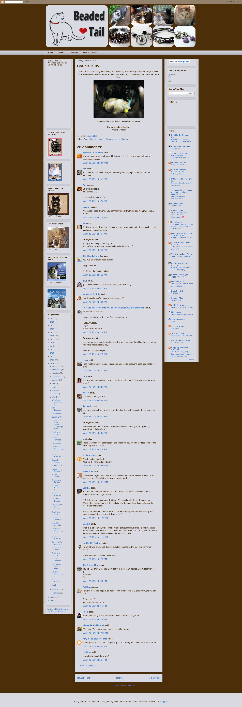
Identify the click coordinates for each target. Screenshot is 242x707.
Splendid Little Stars (93, 152)
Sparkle (86, 524)
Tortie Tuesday (56, 409)
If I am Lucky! (176, 206)
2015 (52, 346)
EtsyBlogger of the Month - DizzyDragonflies (57, 424)
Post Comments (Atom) (124, 685)
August (55, 380)
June (54, 387)
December (56, 366)
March (55, 397)
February (56, 589)
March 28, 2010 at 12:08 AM (95, 163)
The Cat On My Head (180, 153)
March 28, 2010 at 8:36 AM (95, 387)
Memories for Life (91, 294)
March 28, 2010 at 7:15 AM (95, 354)
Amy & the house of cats (95, 639)
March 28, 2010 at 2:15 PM (95, 559)
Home (50, 53)
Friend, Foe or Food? (57, 549)
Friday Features (56, 439)
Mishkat (86, 488)
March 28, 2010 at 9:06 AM (95, 433)
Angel (86, 139)
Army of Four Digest (180, 275)
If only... (55, 585)
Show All (191, 359)
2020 (52, 329)
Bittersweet (56, 413)
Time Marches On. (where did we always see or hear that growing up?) (182, 226)
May (54, 390)
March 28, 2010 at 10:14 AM (95, 482)
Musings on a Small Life (181, 234)
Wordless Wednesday (57, 402)
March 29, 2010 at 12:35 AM (95, 633)
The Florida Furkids (92, 256)
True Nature (57, 466)
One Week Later (177, 343)
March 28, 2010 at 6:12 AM (95, 275)
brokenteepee (90, 455)
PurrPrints (88, 471)
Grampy (86, 207)
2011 (52, 360)
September (57, 377)
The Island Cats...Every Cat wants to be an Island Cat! (181, 192)
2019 (52, 332)
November (56, 370)
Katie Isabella (177, 204)
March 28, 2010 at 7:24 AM (95, 371)
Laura (85, 360)
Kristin (86, 393)
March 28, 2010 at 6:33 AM (95, 288)
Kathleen (87, 587)
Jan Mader (88, 406)
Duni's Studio (177, 211)
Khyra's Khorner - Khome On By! (179, 171)
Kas (84, 169)
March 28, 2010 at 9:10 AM (95, 449)
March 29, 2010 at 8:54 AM (95, 646)
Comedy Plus (177, 298)
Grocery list (175, 148)
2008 (52, 601)
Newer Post (83, 678)
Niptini (170, 79)
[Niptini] (170, 81)
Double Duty (57, 417)
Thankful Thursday (57, 524)
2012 (52, 356)
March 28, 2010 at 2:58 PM (95, 581)
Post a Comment (87, 666)
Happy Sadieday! (57, 470)
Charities (74, 53)
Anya (85, 185)
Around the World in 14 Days (182, 307)
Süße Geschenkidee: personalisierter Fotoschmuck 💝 (179, 215)
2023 (52, 322)
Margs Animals (177, 282)
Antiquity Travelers (179, 305)
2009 (52, 597)
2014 (52, 350)
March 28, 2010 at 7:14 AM (95, 332)
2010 (52, 363)
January (55, 593)
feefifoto (87, 652)
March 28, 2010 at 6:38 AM (95, 302)
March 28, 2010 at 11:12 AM (95, 518)
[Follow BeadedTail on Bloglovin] (179, 63)
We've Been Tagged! (57, 500)
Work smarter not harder (117, 139)
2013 (52, 353)
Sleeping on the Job (56, 481)
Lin (84, 439)
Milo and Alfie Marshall (93, 625)
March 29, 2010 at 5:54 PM (95, 660)
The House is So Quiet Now (181, 336)
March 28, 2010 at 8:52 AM (95, 417)
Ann (85, 223)
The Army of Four (91, 565)
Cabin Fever (57, 443)
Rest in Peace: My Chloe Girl (182, 314)
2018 (52, 336)
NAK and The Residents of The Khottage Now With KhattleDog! (114, 308)
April (54, 394)
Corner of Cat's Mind (180, 341)
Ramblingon (176, 222)
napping (101, 139)
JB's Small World (178, 334)
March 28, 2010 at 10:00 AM (95, 466)
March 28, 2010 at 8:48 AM (95, 400)
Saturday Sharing (177, 174)
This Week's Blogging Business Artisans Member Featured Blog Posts (181, 354)
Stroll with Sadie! (56, 433)
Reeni (85, 612)
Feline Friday (176, 300)
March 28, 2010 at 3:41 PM (95, 606)
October (55, 373)
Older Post (154, 678)
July (54, 383)
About (61, 53)
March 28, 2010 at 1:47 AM (95, 179)
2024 (52, 319)
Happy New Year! (177, 277)
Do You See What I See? (56, 566)
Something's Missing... (57, 543)
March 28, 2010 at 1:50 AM (95, 201)
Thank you (175, 328)
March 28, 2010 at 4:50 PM (95, 619)
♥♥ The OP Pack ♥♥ (92, 543)
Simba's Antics (177, 326)
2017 (52, 339)
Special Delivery (56, 461)
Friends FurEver (178, 163)
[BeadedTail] (170, 77)
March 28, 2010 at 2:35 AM (95, 217)
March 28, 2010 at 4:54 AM (95, 234)
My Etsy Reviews (91, 53)
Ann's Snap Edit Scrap (181, 146)
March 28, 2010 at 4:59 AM (95, 250)
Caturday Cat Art (177, 165)
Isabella (93, 139)
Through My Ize (178, 319)
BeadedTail (172, 74)
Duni (85, 376)
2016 (52, 343)
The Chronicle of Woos (181, 254)
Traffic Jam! (175, 293)
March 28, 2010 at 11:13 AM (95, 537)
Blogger (163, 702)
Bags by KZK (177, 291)
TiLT (85, 281)
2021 (52, 325)
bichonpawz (176, 312)
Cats (173, 321)
